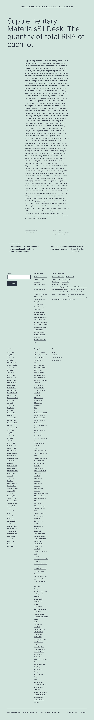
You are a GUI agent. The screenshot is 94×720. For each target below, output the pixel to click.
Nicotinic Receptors (40, 629)
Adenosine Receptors (40, 498)
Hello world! (70, 277)
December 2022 (12, 390)
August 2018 (11, 491)
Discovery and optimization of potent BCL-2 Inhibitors (47, 7)
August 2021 (11, 430)
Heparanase (37, 584)
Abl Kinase (37, 405)
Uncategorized (38, 682)
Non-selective (38, 632)
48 (35, 362)
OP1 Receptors (38, 642)
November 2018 (12, 483)
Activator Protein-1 (40, 450)
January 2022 (11, 418)
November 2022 (12, 392)
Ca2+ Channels (39, 521)
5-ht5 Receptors (39, 372)
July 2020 (10, 463)
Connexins (37, 541)
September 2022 (12, 398)
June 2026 (10, 357)
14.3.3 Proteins (38, 360)
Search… (10, 273)
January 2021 (11, 448)
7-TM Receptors (39, 387)
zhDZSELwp (55, 282)
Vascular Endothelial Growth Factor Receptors (40, 687)
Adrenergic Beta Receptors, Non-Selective (39, 516)
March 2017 (11, 518)
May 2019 (10, 481)
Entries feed (55, 355)
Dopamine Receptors (40, 551)
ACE (35, 410)
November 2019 (12, 468)
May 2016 (10, 543)
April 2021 (10, 440)
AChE (35, 440)
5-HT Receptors (39, 365)
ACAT (35, 408)
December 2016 (12, 526)
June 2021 (10, 435)
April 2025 (10, 372)
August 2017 (11, 506)
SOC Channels (38, 674)
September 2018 (12, 488)
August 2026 (11, 352)
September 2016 (12, 533)
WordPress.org (56, 360)
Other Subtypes (39, 652)
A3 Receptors (38, 403)
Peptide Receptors (39, 657)
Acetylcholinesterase (40, 438)
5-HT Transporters (40, 367)
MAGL (36, 604)
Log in (53, 352)
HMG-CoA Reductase (40, 591)
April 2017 (10, 516)
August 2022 (11, 400)
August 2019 (11, 473)
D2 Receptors (38, 543)
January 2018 (11, 498)
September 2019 (12, 470)
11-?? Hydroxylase (39, 352)
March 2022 (11, 413)
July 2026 (10, 355)
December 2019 (12, 465)
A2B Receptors (38, 400)
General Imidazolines (40, 564)
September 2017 (12, 503)
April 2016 (10, 546)
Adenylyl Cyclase (39, 508)
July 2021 (10, 433)
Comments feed (57, 357)
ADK (35, 511)
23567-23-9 (62, 98)
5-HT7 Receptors (39, 377)
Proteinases (37, 667)
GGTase (36, 566)
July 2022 (10, 403)
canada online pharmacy (59, 284)
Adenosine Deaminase (41, 493)
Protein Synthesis (39, 664)
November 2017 (12, 501)
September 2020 (12, 458)
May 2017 (10, 513)
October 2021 (11, 425)
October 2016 (11, 531)
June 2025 (10, 367)
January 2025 (11, 380)
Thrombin (37, 677)
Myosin (36, 619)
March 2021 (11, 443)
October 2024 (11, 387)
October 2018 (11, 486)
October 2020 (11, 455)
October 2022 (11, 395)
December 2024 (12, 382)
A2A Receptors (38, 398)
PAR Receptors (38, 654)
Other (36, 644)
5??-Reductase (38, 385)
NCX (35, 621)
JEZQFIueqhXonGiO (58, 277)
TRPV (35, 679)
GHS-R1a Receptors (40, 569)
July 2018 (10, 493)
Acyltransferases (39, 468)
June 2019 (10, 478)
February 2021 (11, 445)
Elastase (36, 556)
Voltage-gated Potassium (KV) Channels (39, 699)
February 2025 (11, 377)
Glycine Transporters (40, 576)
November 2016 (12, 528)
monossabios (30, 232)
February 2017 (11, 521)
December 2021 (12, 420)
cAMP (36, 523)
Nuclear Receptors (40, 639)
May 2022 (10, 408)
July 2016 (10, 538)
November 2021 (12, 423)
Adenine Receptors (40, 470)
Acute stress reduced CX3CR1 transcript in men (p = (40, 279)
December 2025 (12, 362)
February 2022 (11, 415)
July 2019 (10, 475)
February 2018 (11, 496)
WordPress (83, 712)
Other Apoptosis (39, 647)
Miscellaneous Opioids (41, 616)
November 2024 (12, 385)
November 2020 (12, 453)
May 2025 (10, 370)
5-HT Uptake (38, 370)
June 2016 (10, 541)
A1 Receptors (38, 395)
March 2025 (11, 375)
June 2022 (10, 405)
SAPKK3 (27, 203)
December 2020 (12, 450)
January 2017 (11, 523)
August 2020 (11, 460)
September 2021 (12, 428)
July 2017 (10, 508)
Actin (35, 448)
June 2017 (10, 511)
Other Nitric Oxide (39, 649)
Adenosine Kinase (39, 496)
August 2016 (11, 536)
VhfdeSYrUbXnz (57, 279)
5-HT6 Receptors (39, 375)
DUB (35, 553)
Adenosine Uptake (39, 506)
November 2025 (12, 365)
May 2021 (10, 438)
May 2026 (10, 360)
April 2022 (10, 410)
